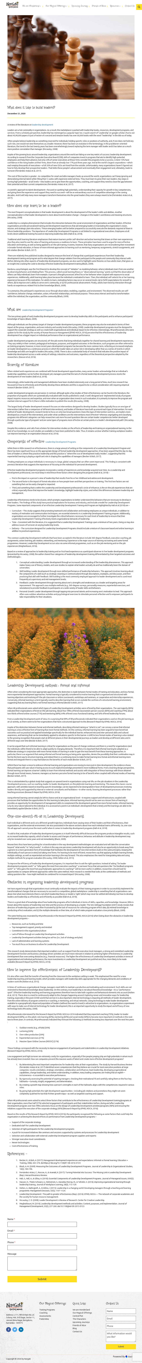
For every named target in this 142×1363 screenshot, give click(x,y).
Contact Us (77, 1331)
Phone (11, 1242)
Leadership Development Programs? (37, 310)
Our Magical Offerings (82, 1313)
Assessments (45, 1316)
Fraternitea (44, 1319)
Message (11, 1254)
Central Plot (78, 1316)
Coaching (43, 1313)
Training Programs (47, 1310)
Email (11, 1230)
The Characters (79, 1319)
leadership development (42, 125)
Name (11, 1219)
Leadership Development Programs (61, 442)
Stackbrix (132, 1357)
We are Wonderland (81, 1310)
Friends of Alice (79, 1325)
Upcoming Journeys (81, 1322)
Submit (42, 1279)
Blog (75, 1328)
